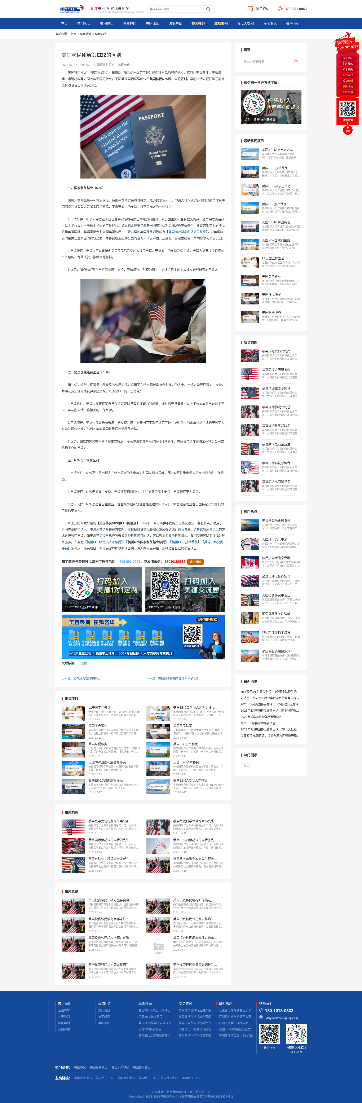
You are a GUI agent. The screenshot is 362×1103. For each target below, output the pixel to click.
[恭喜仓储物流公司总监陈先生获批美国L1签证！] (250, 411)
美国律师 (152, 23)
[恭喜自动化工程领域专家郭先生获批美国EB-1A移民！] (73, 865)
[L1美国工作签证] (73, 713)
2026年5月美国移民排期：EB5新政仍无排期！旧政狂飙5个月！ (271, 705)
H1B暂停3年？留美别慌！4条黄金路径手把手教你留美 (270, 692)
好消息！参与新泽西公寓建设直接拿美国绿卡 (270, 698)
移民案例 (64, 1023)
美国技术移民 (142, 1067)
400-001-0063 (129, 561)
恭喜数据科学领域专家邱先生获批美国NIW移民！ (211, 1016)
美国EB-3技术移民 (185, 542)
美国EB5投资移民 (150, 1029)
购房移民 (348, 63)
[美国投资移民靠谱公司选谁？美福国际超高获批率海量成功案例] (158, 971)
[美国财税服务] (73, 749)
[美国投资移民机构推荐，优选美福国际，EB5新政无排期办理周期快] (73, 944)
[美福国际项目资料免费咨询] (143, 637)
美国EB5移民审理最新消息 (258, 723)
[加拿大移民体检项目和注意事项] (250, 581)
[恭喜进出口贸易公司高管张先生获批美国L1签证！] (158, 846)
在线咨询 (348, 92)
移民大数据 (245, 23)
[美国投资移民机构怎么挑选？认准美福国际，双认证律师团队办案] (73, 971)
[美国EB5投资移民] (158, 749)
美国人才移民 (120, 1067)
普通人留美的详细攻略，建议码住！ (242, 1023)
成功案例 (221, 23)
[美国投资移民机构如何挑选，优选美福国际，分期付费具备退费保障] (158, 906)
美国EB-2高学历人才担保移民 (157, 1023)
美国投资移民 (98, 1067)
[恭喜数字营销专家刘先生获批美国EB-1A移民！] (158, 865)
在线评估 (64, 1029)
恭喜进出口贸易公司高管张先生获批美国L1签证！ (211, 1029)
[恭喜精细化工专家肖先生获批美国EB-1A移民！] (250, 393)
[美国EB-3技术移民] (158, 768)
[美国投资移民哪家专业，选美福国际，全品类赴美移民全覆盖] (158, 948)
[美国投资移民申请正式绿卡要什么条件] (250, 600)
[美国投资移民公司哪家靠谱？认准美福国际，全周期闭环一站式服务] (158, 925)
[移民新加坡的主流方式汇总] (250, 637)
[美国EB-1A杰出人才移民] (158, 786)
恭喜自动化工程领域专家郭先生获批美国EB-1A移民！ (214, 1035)
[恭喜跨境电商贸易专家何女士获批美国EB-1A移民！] (250, 486)
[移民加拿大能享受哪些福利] (250, 562)
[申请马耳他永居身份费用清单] (250, 525)
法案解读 (175, 23)
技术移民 (348, 69)
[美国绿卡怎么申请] (250, 544)
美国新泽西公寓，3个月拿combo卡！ (243, 1035)
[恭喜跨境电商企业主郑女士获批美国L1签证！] (250, 449)
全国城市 (64, 1010)
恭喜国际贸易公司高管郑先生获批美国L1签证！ (210, 1023)
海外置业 (348, 75)
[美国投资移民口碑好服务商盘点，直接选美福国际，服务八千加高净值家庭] (73, 906)
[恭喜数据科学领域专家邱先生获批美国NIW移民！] (158, 827)
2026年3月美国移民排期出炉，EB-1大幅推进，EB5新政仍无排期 (269, 730)
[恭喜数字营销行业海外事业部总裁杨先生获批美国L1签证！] (73, 827)
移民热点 (101, 34)
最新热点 (225, 1003)
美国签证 (198, 23)
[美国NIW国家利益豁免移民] (73, 768)
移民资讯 (270, 23)
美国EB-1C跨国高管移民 (154, 1035)
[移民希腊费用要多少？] (250, 656)
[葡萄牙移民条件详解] (250, 618)
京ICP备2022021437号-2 (216, 1096)
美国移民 (107, 23)
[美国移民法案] (158, 731)
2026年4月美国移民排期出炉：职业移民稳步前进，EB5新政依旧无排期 (270, 711)
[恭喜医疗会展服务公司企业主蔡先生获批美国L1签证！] (250, 374)
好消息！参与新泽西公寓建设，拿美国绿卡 (247, 1016)
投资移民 (129, 23)
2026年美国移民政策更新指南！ (262, 717)
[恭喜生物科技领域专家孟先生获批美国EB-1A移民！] (250, 467)
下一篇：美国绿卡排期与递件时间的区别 (172, 678)
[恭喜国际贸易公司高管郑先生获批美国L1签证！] (73, 846)
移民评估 (348, 86)
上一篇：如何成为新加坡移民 (81, 678)
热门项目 (84, 23)
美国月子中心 (83, 1078)
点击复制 (195, 561)
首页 (64, 23)
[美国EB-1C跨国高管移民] (73, 786)
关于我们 (293, 23)
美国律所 (105, 1003)
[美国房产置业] (73, 731)
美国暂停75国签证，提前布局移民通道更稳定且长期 (270, 736)
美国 (84, 663)
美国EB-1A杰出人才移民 (104, 542)
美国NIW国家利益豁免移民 (187, 232)
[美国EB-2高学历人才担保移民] (158, 713)
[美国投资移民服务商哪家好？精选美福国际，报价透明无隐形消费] (73, 925)
